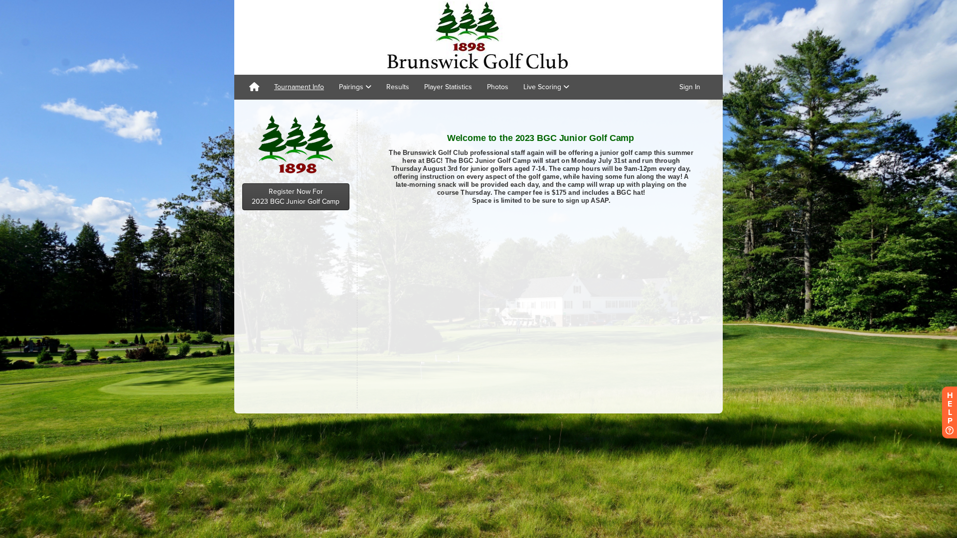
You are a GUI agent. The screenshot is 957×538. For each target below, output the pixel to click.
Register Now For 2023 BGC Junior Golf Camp (295, 196)
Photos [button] (497, 87)
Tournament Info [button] (299, 87)
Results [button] (397, 87)
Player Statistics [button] (448, 87)
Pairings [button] (352, 87)
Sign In (689, 87)
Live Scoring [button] (543, 87)
